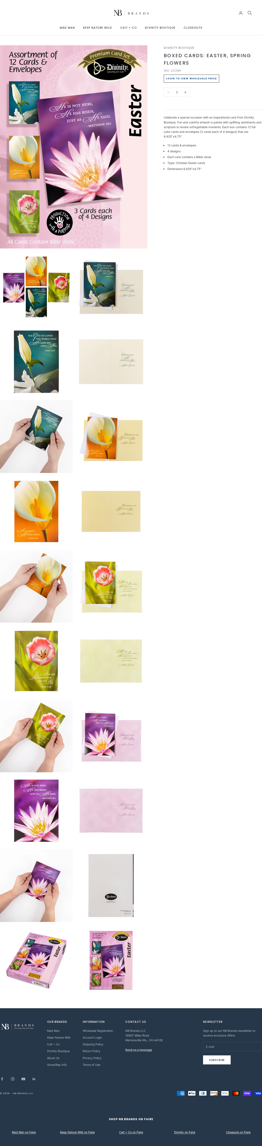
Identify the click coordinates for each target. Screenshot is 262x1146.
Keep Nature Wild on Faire (77, 1132)
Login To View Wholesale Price (191, 78)
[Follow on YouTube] (23, 1079)
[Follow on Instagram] (13, 1079)
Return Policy (91, 1051)
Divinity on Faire (184, 1132)
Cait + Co (128, 28)
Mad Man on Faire (24, 1132)
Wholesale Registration (98, 1030)
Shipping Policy (93, 1044)
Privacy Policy (92, 1058)
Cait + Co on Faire (131, 1132)
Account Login (92, 1037)
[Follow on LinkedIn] (34, 1079)
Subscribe (217, 1060)
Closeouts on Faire (238, 1132)
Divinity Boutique (160, 28)
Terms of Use (91, 1064)
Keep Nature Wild (97, 28)
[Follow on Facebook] (2, 1079)
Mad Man (67, 28)
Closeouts (193, 28)
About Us (53, 1058)
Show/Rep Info (57, 1064)
